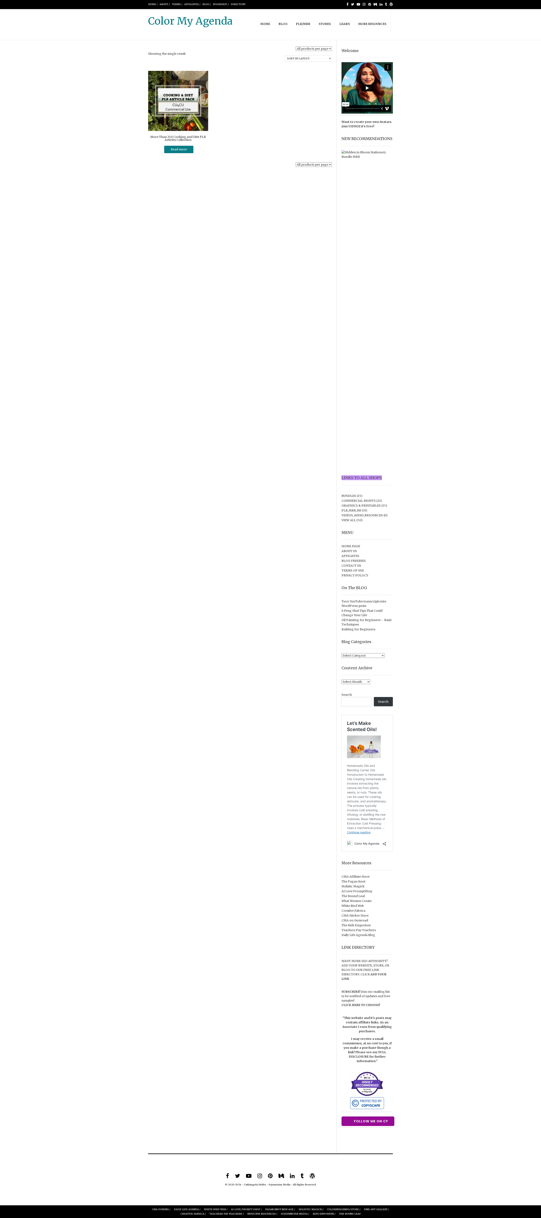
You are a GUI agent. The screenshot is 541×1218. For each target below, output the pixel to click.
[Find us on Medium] (375, 4)
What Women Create (357, 901)
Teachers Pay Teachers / (226, 1213)
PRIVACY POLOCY (355, 575)
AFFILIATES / (192, 4)
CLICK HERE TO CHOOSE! (361, 1005)
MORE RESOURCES (372, 24)
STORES (325, 24)
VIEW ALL (349, 520)
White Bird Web (353, 906)
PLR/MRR (303, 24)
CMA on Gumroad (355, 920)
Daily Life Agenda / (187, 1209)
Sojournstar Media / (295, 1213)
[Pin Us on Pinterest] (369, 4)
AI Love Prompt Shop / (246, 1209)
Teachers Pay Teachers (359, 930)
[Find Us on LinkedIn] (381, 4)
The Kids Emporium (356, 925)
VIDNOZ (354, 126)
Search (347, 695)
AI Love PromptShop (357, 891)
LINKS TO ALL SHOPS (362, 477)
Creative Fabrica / (193, 1213)
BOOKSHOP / (221, 4)
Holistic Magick (353, 886)
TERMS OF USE (353, 570)
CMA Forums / (161, 1209)
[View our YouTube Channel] (358, 4)
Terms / (177, 4)
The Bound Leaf (353, 896)
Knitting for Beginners (358, 629)
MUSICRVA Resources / (262, 1213)
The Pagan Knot (353, 881)
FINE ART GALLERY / (376, 1209)
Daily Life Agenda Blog (358, 935)
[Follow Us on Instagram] (364, 4)
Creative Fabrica (353, 911)
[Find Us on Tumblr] (386, 4)
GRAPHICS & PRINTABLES (361, 505)
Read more (179, 149)
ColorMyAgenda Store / (343, 1209)
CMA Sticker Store (355, 915)
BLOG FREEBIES (354, 561)
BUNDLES (349, 496)
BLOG (283, 24)
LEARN (344, 24)
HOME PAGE (351, 546)
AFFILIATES (350, 556)
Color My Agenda (190, 21)
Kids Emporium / (324, 1213)
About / (165, 4)
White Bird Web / (215, 1209)
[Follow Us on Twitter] (352, 4)
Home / (152, 4)
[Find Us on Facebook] (347, 4)
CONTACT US (351, 566)
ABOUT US (349, 551)
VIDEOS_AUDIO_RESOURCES (362, 515)
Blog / (206, 4)
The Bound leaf (350, 1213)
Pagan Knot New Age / (280, 1209)
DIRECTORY (238, 4)
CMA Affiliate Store (356, 876)
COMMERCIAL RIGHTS (359, 501)
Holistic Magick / (311, 1209)
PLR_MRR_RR (351, 510)
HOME (265, 24)
